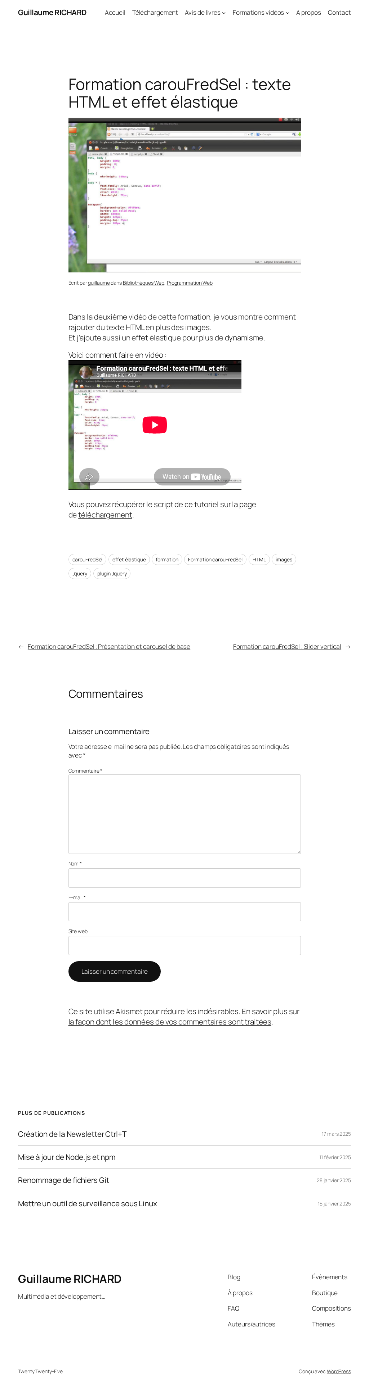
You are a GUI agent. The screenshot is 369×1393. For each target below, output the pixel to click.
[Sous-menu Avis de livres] (224, 12)
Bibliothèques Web (143, 282)
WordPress (339, 1371)
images (284, 559)
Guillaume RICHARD (52, 12)
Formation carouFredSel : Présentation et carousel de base (109, 646)
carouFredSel (87, 559)
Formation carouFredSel (215, 559)
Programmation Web (190, 282)
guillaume (99, 282)
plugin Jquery (112, 573)
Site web (78, 931)
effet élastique (129, 559)
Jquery (79, 573)
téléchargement (105, 515)
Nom (75, 863)
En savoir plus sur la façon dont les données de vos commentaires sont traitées (184, 1016)
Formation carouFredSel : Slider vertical (287, 646)
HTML (259, 559)
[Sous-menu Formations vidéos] (287, 12)
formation (167, 559)
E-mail (77, 897)
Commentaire (85, 770)
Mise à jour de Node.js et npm (67, 1157)
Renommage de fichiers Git (63, 1180)
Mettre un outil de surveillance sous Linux (87, 1203)
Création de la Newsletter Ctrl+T (72, 1134)
